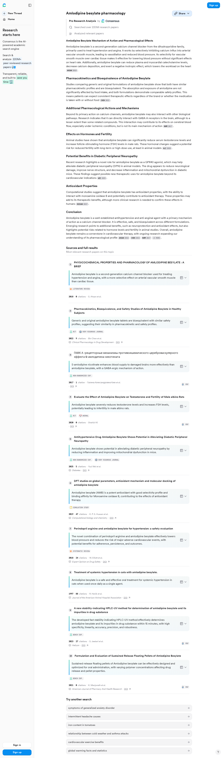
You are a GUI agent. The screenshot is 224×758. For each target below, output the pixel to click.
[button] (213, 5)
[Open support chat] (218, 752)
